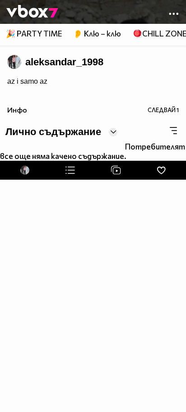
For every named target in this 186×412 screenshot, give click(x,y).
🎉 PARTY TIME (34, 33)
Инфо (17, 109)
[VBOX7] (32, 12)
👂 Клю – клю (97, 33)
